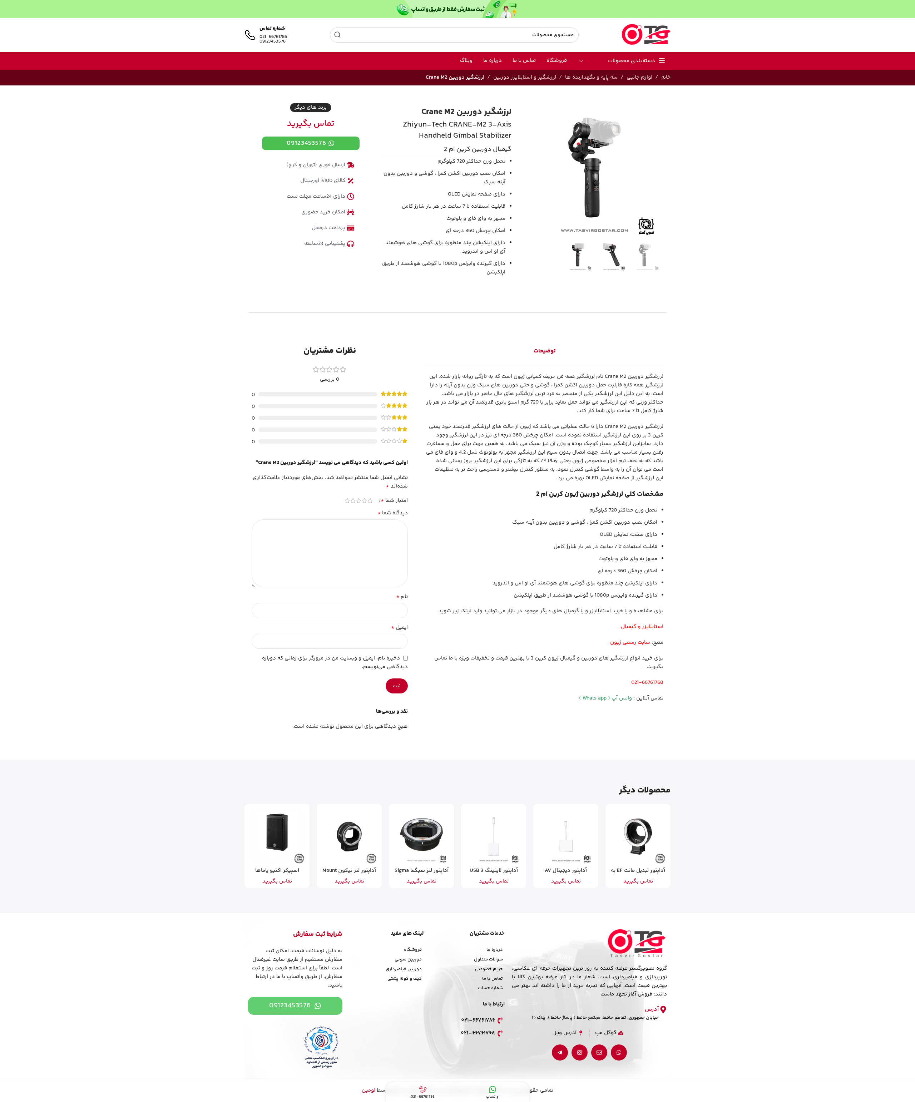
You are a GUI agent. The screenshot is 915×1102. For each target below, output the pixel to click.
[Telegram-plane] (560, 1052)
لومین (368, 1090)
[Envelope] (599, 1052)
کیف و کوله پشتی (404, 978)
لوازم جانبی (639, 77)
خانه (666, 77)
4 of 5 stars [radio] (353, 500)
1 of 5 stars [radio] (370, 500)
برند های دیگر (311, 107)
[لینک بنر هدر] (457, 9)
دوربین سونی (408, 959)
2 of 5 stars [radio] (364, 500)
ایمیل (399, 627)
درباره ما (494, 949)
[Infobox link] (265, 35)
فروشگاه (413, 949)
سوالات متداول (488, 959)
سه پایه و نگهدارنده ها (591, 77)
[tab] (544, 351)
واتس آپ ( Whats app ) (605, 698)
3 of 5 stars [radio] (359, 500)
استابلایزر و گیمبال (642, 627)
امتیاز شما (394, 501)
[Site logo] (646, 35)
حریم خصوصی (489, 969)
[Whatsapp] (619, 1052)
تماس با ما (492, 978)
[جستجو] (337, 35)
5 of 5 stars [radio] (347, 500)
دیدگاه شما (392, 513)
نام (402, 597)
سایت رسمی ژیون (630, 642)
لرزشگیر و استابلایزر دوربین (524, 77)
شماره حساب (490, 988)
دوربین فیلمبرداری (404, 969)
